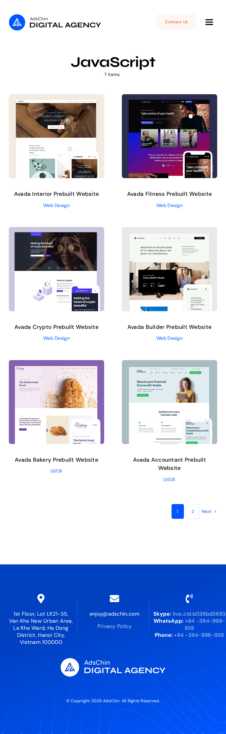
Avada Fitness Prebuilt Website (169, 194)
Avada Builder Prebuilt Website (169, 327)
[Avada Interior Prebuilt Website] (56, 98)
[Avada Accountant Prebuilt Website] (169, 364)
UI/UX (56, 471)
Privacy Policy (114, 626)
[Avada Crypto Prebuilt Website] (56, 231)
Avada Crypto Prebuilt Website (56, 327)
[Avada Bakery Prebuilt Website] (56, 364)
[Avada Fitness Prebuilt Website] (169, 98)
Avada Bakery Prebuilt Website (56, 459)
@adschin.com (120, 613)
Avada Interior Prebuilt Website (56, 194)
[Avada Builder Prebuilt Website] (169, 231)
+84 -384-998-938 (199, 635)
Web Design (56, 205)
